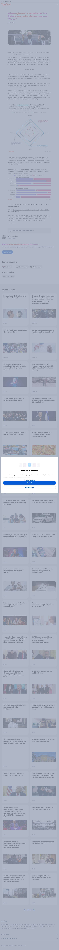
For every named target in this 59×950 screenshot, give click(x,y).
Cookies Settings (29, 480)
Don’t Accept (29, 487)
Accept (29, 482)
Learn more (26, 477)
